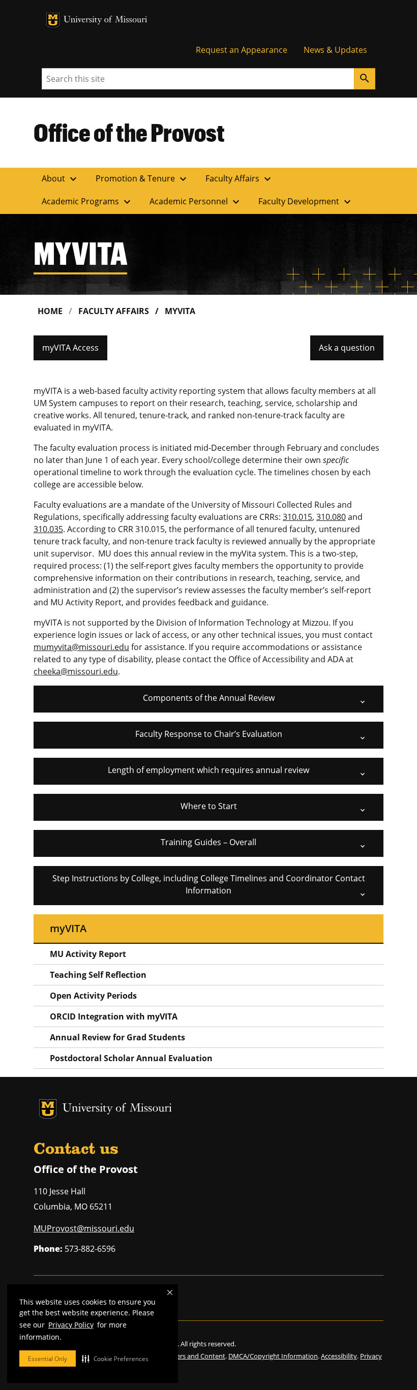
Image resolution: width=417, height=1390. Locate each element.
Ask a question (347, 347)
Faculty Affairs (239, 179)
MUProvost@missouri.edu (84, 1228)
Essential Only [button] (47, 1358)
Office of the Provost (129, 132)
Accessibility (339, 1356)
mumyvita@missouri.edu (81, 647)
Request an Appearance (241, 49)
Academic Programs (87, 202)
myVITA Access (70, 347)
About (60, 179)
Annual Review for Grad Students (117, 1037)
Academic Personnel (196, 202)
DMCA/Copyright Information (273, 1356)
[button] (115, 1358)
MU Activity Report (88, 954)
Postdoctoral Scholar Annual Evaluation (131, 1058)
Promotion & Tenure (142, 179)
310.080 (331, 516)
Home (50, 311)
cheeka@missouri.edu (76, 671)
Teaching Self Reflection (98, 974)
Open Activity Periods (93, 995)
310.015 (297, 516)
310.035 (48, 529)
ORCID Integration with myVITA (113, 1016)
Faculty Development (305, 202)
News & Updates (335, 49)
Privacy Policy (71, 1325)
